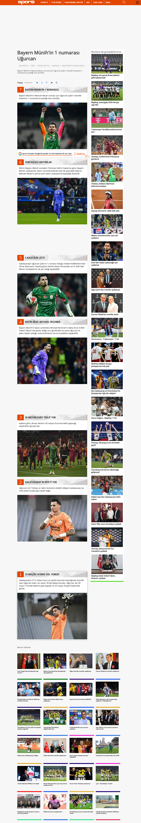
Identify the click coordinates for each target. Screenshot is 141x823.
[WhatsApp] (47, 83)
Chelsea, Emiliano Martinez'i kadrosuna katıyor (102, 184)
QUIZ (88, 2)
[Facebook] (37, 83)
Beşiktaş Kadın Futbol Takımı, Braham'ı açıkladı (103, 577)
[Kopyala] (56, 83)
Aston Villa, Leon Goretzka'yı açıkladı (106, 524)
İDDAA (108, 2)
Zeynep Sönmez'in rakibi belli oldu (105, 211)
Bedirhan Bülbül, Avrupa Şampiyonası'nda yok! (101, 365)
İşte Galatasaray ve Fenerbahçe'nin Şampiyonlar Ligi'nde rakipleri (105, 392)
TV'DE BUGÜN (56, 2)
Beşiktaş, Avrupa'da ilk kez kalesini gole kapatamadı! (105, 76)
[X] (42, 83)
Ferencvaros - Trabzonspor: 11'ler (105, 339)
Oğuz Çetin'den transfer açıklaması (105, 290)
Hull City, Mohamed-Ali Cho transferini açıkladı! (102, 549)
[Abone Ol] (28, 82)
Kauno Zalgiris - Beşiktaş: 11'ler (104, 418)
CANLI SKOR (97, 2)
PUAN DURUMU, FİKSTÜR (74, 2)
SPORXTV (44, 2)
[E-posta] (52, 83)
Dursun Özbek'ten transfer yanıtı (104, 314)
